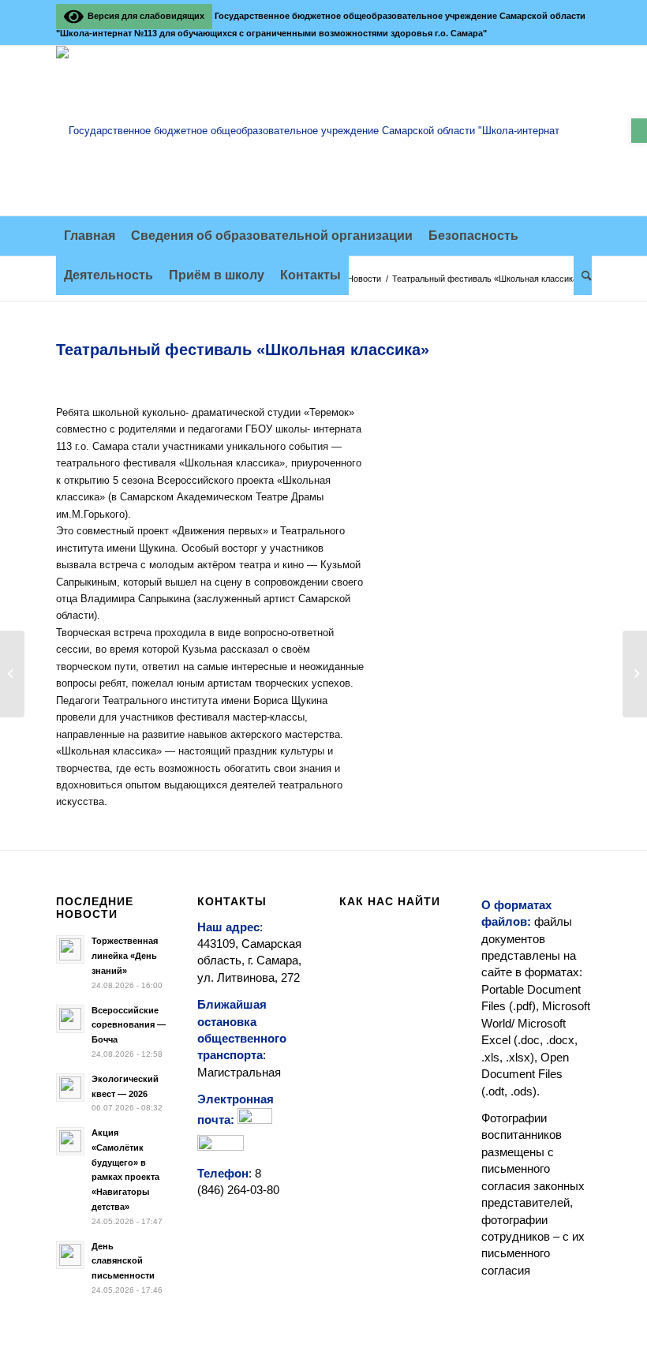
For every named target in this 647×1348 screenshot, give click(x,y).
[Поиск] (583, 275)
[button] (639, 130)
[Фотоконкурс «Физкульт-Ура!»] (635, 674)
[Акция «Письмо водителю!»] (12, 674)
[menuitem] (89, 236)
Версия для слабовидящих (143, 16)
